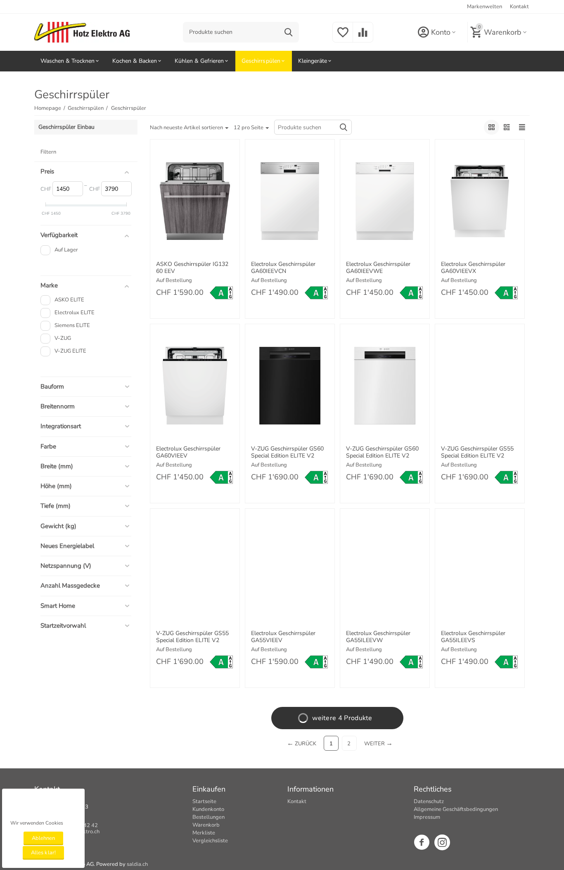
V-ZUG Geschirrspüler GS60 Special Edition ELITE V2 (287, 453)
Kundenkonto (208, 809)
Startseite (204, 801)
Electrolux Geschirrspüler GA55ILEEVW (378, 637)
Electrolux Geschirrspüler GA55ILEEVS (473, 637)
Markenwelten (484, 6)
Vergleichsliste (210, 840)
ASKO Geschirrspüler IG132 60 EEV (192, 268)
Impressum (427, 817)
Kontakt (519, 6)
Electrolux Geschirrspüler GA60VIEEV (188, 453)
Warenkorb (206, 825)
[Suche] (288, 32)
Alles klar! (43, 852)
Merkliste (203, 833)
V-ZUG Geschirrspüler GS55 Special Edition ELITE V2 (477, 453)
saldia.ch (137, 864)
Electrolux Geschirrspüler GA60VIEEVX (473, 268)
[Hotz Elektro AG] (82, 32)
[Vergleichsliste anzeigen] (363, 37)
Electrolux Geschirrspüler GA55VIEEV (283, 637)
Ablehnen (43, 838)
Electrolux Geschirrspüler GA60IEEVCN (283, 268)
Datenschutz (429, 801)
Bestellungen (208, 817)
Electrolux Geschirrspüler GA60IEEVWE (378, 268)
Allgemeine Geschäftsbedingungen (456, 809)
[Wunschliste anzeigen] (342, 37)
